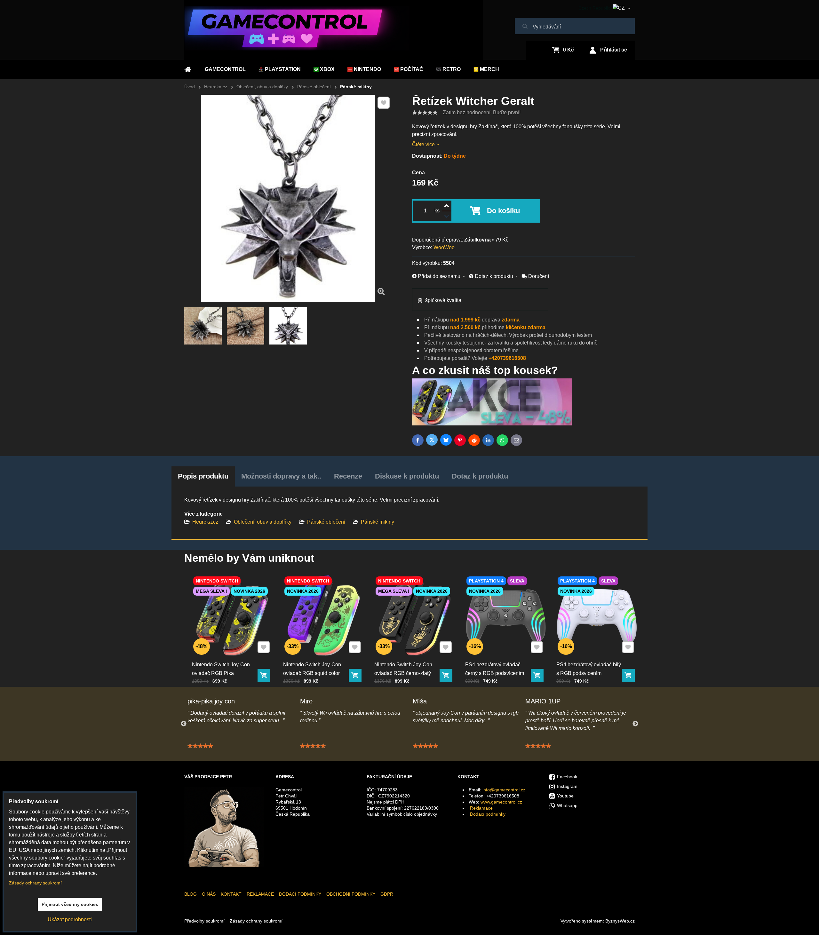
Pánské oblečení (326, 522)
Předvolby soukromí (204, 920)
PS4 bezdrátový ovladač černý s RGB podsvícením (494, 669)
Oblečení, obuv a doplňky (262, 522)
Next (635, 724)
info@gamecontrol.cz (503, 789)
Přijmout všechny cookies (70, 904)
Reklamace (481, 808)
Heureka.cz (205, 522)
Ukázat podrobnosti (70, 919)
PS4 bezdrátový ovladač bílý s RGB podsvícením (588, 669)
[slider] (425, 112)
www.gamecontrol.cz (501, 801)
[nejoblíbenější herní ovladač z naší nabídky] (492, 423)
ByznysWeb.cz (620, 920)
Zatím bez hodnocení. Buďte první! (482, 112)
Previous (183, 724)
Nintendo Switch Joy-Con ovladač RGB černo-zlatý (403, 669)
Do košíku (503, 211)
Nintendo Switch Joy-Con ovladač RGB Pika (221, 669)
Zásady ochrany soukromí (256, 920)
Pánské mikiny (377, 522)
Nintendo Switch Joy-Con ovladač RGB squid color (312, 669)
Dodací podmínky (487, 814)
